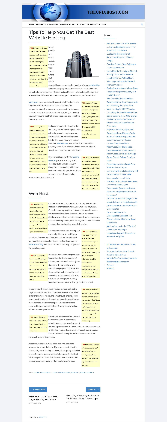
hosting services (41, 372)
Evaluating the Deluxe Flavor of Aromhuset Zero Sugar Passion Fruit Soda (121, 122)
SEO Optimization (80, 24)
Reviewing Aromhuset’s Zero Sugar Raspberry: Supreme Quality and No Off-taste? (122, 91)
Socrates (42, 417)
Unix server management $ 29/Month (53, 24)
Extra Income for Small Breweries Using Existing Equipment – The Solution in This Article (122, 46)
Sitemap (102, 24)
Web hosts (33, 102)
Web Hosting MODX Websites (121, 109)
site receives (62, 143)
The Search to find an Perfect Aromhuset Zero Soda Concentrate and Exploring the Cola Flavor (122, 102)
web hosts (75, 372)
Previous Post (39, 389)
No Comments (35, 403)
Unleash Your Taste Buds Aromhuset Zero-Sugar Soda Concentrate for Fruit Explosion (121, 146)
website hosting (36, 244)
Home (31, 24)
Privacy (93, 24)
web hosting (94, 85)
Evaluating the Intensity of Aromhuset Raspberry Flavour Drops (120, 57)
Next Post (92, 389)
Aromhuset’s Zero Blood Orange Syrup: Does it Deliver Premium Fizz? (121, 157)
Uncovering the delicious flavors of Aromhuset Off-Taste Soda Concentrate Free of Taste (122, 174)
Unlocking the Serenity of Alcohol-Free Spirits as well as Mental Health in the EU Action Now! (122, 74)
